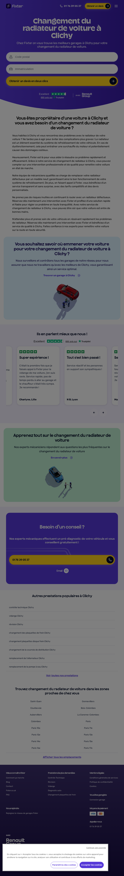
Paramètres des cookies (64, 865)
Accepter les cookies (91, 865)
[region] (55, 857)
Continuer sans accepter (96, 848)
